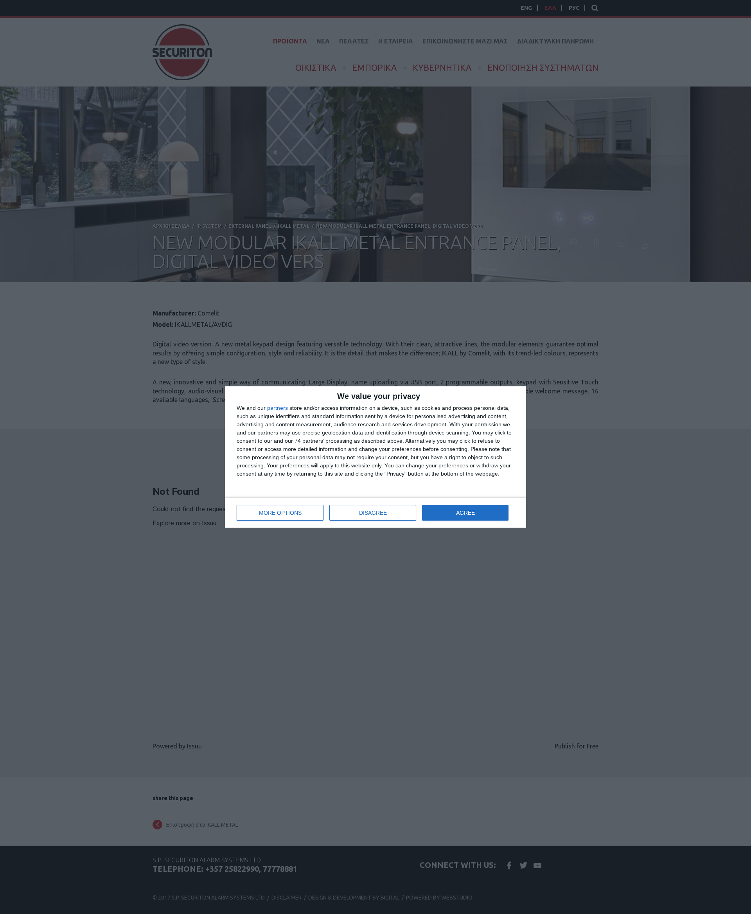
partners (277, 408)
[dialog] (375, 457)
